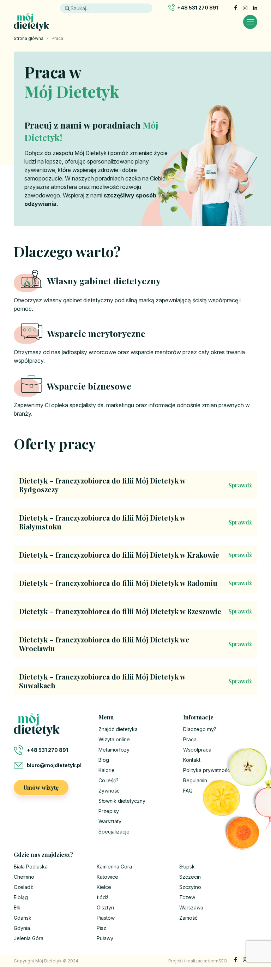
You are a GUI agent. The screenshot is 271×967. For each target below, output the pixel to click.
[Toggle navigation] (250, 22)
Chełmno (24, 877)
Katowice (107, 877)
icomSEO (217, 960)
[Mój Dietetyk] (31, 22)
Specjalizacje (114, 832)
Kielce (104, 887)
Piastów (106, 918)
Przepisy (108, 811)
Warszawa (191, 907)
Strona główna (28, 38)
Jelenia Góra (28, 938)
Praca (190, 739)
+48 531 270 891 (197, 8)
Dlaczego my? (199, 729)
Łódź (103, 897)
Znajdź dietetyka (118, 729)
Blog (103, 760)
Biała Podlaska (31, 867)
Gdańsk (22, 918)
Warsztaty (109, 821)
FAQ (188, 791)
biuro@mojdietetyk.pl (54, 765)
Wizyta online (114, 739)
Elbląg (21, 897)
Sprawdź (240, 485)
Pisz (101, 928)
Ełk (17, 907)
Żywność (109, 791)
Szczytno (190, 887)
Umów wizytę (41, 787)
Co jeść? (108, 780)
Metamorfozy (114, 750)
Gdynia (22, 928)
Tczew (187, 897)
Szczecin (190, 877)
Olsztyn (105, 907)
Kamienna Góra (114, 867)
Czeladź (23, 887)
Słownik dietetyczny (121, 801)
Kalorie (106, 770)
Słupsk (187, 867)
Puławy (105, 938)
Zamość (188, 918)
